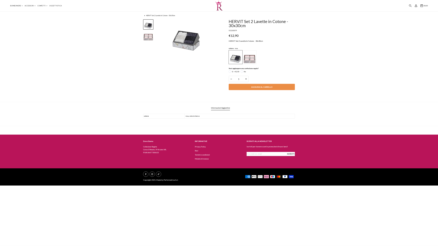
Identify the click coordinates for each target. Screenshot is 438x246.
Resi (196, 151)
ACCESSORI (29, 6)
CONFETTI (41, 6)
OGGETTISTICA (55, 6)
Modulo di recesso (202, 159)
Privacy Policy (200, 147)
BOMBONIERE (15, 6)
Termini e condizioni (202, 155)
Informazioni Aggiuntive (220, 108)
